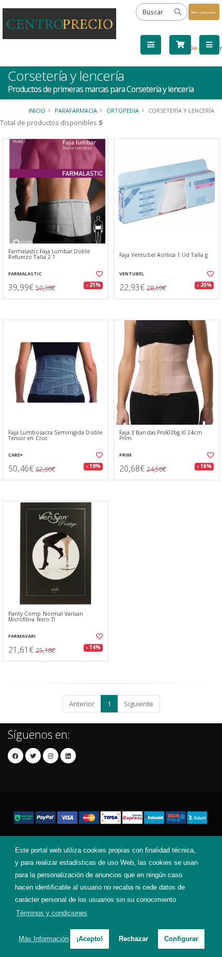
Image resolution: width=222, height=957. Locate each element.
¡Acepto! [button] (89, 939)
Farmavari (22, 636)
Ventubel (131, 273)
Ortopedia (122, 110)
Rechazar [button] (133, 939)
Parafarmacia (76, 110)
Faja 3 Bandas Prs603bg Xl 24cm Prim (160, 436)
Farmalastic (25, 273)
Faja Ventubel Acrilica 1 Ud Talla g (163, 255)
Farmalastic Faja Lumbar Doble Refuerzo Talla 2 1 (49, 254)
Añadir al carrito (58, 307)
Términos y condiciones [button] (51, 913)
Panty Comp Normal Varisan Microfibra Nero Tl (45, 617)
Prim (125, 454)
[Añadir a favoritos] (98, 274)
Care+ (15, 454)
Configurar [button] (181, 939)
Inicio (36, 110)
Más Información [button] (44, 939)
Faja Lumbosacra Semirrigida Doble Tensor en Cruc (55, 436)
